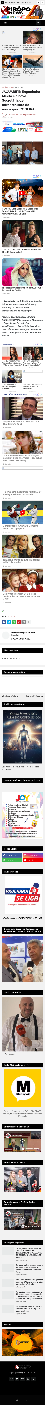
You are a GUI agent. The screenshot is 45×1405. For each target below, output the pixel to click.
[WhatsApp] (14, 622)
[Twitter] (9, 622)
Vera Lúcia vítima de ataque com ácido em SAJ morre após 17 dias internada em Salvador (29, 1282)
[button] (38, 2)
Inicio (18, 1400)
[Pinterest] (19, 622)
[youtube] (22, 1379)
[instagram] (28, 1379)
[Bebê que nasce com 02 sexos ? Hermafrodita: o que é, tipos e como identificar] (8, 1309)
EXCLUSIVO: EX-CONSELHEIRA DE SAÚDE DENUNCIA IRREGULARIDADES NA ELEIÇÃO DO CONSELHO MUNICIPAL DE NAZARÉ (29, 1252)
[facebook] (11, 1379)
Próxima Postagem (34, 696)
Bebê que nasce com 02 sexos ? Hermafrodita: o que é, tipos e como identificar (29, 1308)
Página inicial (7, 87)
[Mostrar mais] (28, 622)
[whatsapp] (33, 1379)
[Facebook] (4, 622)
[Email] (24, 622)
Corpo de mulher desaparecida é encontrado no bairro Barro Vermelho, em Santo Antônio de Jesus (29, 1268)
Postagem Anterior (10, 696)
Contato (26, 1400)
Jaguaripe (18, 87)
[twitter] (17, 1379)
